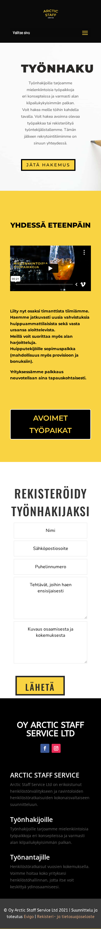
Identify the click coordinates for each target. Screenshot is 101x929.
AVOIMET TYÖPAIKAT (50, 424)
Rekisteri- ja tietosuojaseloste (66, 916)
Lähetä (40, 687)
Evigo (29, 916)
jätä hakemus (48, 164)
